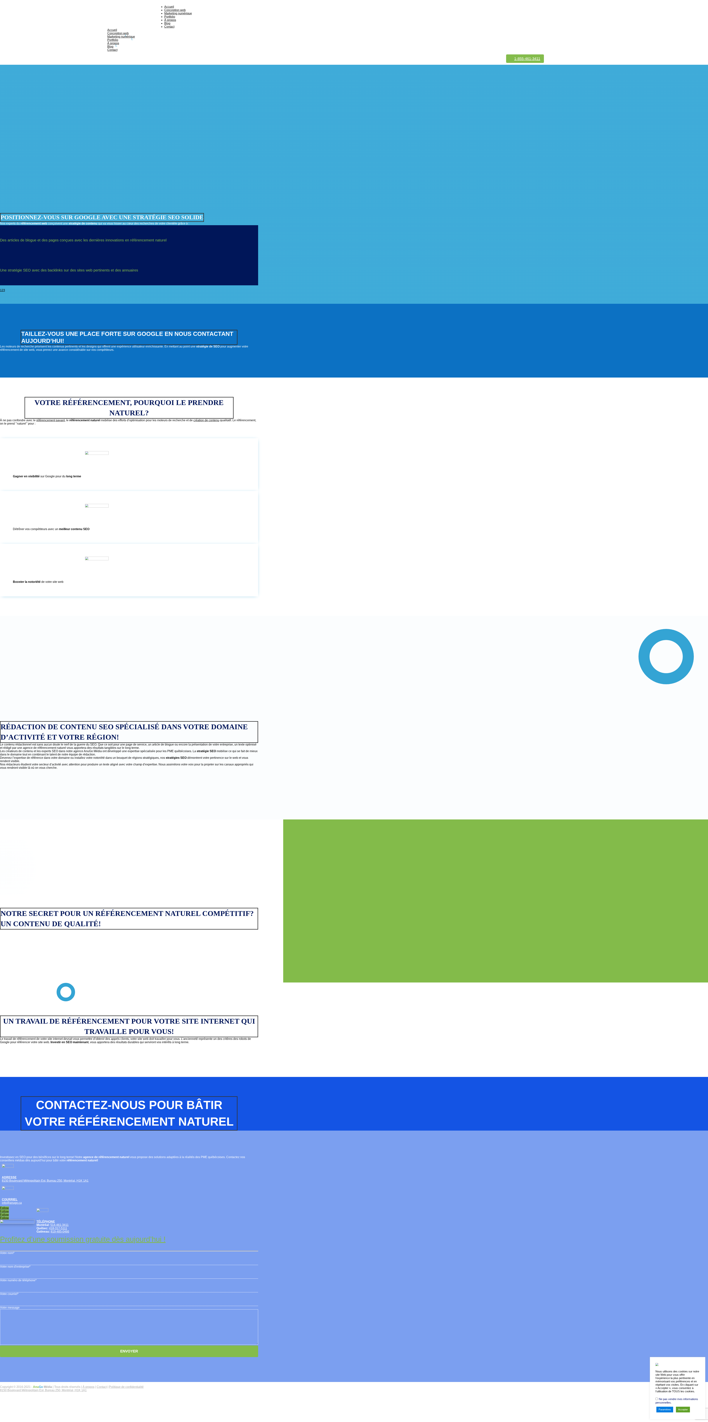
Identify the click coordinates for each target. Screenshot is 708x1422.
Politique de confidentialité (126, 1386)
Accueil (169, 6)
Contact (169, 26)
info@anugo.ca (12, 1202)
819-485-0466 (60, 1231)
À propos (170, 20)
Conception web (175, 10)
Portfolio (169, 16)
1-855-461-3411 (527, 59)
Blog (167, 23)
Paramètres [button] (665, 1409)
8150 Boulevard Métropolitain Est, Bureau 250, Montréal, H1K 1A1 (45, 1180)
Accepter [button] (683, 1409)
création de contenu (206, 420)
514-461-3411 (59, 1224)
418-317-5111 (58, 1228)
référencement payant (50, 420)
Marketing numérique (178, 13)
